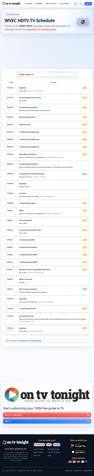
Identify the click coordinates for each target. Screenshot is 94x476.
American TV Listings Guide (41, 29)
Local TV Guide (38, 449)
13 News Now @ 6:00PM (28, 262)
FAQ (49, 444)
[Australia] (86, 462)
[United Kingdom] (78, 462)
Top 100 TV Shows (54, 452)
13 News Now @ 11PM (27, 309)
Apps (49, 455)
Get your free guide (13, 415)
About (56, 444)
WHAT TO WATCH (51, 3)
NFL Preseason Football (28, 289)
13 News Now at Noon (27, 203)
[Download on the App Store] (78, 451)
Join (80, 4)
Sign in (88, 4)
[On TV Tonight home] (47, 395)
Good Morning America (28, 154)
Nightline (22, 88)
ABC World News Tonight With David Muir (35, 269)
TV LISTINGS (28, 3)
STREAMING (39, 3)
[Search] (75, 3)
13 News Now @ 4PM (27, 240)
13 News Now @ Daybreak (29, 132)
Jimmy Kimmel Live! (26, 316)
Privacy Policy (78, 470)
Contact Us (39, 444)
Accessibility (68, 470)
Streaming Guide (53, 449)
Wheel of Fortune (25, 279)
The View (22, 193)
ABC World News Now (27, 117)
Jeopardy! (22, 183)
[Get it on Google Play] (78, 445)
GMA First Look (24, 124)
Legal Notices (88, 470)
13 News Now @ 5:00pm (28, 247)
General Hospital (25, 220)
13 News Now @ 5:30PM (28, 255)
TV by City (36, 455)
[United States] (70, 462)
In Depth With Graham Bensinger (31, 174)
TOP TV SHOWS (64, 3)
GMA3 (21, 210)
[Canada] (74, 462)
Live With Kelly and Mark (28, 107)
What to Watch (38, 452)
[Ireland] (82, 462)
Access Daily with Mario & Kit (30, 98)
